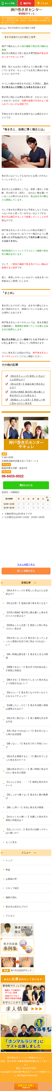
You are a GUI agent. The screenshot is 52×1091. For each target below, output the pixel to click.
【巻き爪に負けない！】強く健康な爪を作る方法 (27, 720)
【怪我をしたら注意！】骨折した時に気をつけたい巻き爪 (27, 627)
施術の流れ (11, 897)
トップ (9, 860)
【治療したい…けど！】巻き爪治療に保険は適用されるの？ (27, 707)
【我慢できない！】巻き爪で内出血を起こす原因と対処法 (27, 669)
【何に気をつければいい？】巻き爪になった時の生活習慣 (27, 733)
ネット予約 (10, 3)
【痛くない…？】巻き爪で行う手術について (27, 745)
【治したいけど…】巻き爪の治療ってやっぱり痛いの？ (27, 831)
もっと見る (11, 842)
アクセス (10, 916)
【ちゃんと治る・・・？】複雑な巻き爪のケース (27, 784)
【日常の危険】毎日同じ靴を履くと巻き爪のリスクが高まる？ (27, 614)
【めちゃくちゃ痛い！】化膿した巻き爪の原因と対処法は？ (27, 818)
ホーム (3, 28)
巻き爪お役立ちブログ (17, 906)
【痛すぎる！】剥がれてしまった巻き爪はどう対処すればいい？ (27, 682)
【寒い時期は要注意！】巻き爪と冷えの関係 (27, 656)
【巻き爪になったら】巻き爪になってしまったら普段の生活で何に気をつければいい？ (27, 641)
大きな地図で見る (26, 564)
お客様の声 (11, 879)
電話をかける (26, 485)
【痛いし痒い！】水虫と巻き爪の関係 (24, 807)
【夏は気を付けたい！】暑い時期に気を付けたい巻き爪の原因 (27, 771)
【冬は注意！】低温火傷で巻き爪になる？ (27, 603)
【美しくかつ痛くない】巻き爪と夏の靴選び (27, 796)
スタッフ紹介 (12, 888)
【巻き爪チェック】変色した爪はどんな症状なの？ (27, 592)
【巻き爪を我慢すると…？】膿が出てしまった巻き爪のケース (27, 758)
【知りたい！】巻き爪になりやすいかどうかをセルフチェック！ (27, 694)
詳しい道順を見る (26, 571)
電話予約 (27, 3)
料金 (8, 870)
